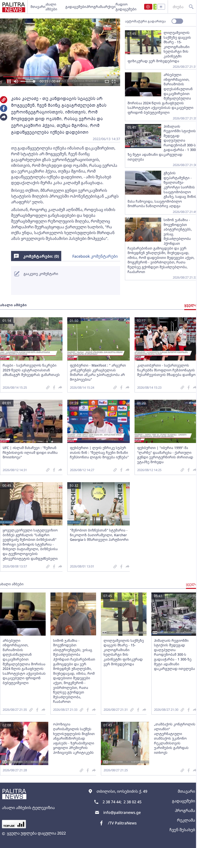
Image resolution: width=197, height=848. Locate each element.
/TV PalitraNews (122, 823)
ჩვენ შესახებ (182, 829)
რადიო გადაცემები (126, 6)
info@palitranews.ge (122, 812)
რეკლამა (186, 820)
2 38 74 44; (112, 801)
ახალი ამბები (51, 6)
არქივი (110, 6)
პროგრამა (95, 6)
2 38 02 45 (132, 801)
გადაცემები (75, 6)
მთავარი (38, 6)
